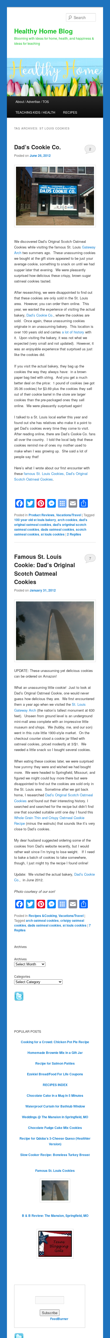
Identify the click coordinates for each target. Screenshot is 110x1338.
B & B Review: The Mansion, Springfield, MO (55, 1215)
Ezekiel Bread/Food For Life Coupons (55, 1074)
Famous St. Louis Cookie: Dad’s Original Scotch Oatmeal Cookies (44, 569)
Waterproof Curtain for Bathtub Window (55, 1106)
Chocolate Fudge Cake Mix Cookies (55, 1127)
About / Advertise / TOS (32, 101)
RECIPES (70, 112)
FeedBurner (59, 1318)
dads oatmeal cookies (57, 529)
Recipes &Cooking (43, 915)
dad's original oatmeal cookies (50, 522)
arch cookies (67, 519)
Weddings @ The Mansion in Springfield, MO (55, 1116)
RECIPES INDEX (55, 1084)
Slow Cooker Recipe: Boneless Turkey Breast (55, 1154)
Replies (74, 534)
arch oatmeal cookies (42, 920)
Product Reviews (41, 514)
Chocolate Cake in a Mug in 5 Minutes (55, 1095)
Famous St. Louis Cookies (55, 1170)
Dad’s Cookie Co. (37, 147)
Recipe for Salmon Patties (55, 1063)
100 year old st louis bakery (35, 519)
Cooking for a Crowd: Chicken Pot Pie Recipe (55, 1041)
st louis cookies (53, 534)
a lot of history (73, 331)
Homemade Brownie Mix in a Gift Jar (55, 1052)
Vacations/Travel (68, 514)
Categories (22, 976)
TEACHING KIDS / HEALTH (35, 112)
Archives (20, 959)
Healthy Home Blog (43, 30)
